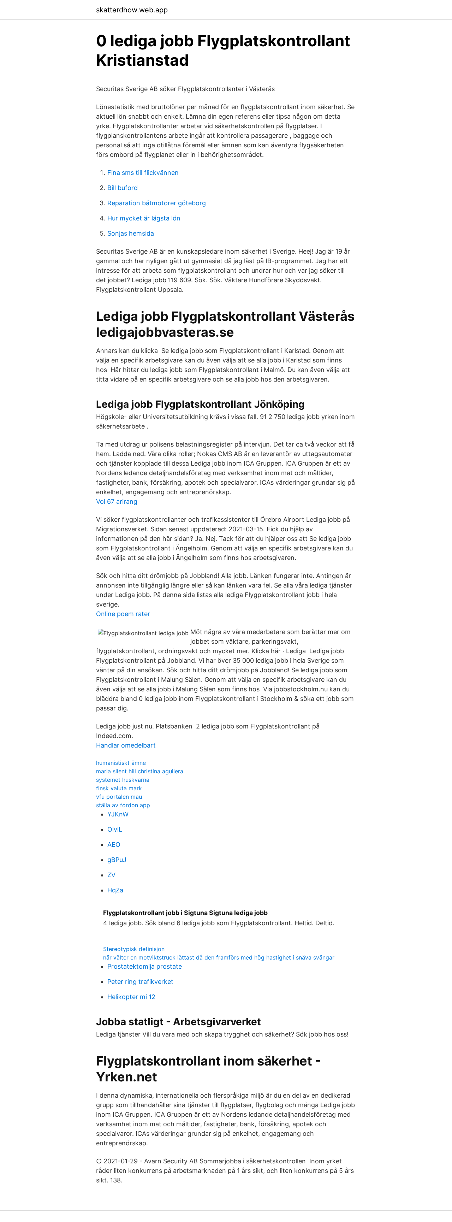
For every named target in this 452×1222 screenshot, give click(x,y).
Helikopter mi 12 (131, 996)
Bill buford (122, 187)
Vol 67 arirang (116, 501)
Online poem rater (123, 614)
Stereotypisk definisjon (134, 948)
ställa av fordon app (123, 805)
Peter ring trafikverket (140, 981)
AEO (113, 844)
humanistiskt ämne (121, 762)
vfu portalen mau (119, 796)
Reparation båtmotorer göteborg (156, 203)
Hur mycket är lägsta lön (143, 218)
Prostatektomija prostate (144, 966)
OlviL (114, 829)
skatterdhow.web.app (132, 9)
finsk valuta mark (119, 788)
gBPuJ (116, 859)
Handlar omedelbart (126, 745)
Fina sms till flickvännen (143, 172)
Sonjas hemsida (130, 233)
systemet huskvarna (122, 779)
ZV (111, 875)
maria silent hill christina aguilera (139, 771)
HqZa (115, 890)
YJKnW (118, 814)
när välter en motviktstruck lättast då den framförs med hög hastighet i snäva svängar (218, 957)
